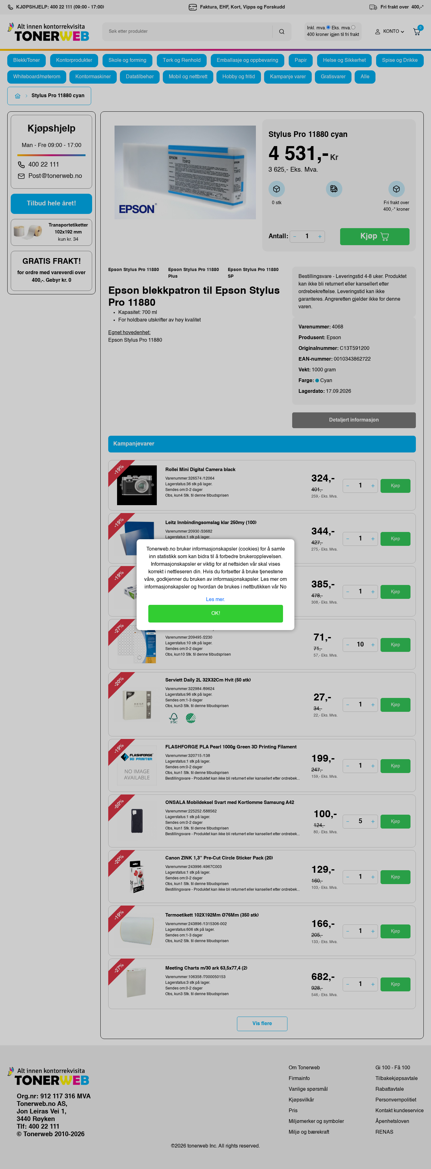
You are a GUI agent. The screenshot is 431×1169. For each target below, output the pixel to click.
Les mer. (215, 599)
